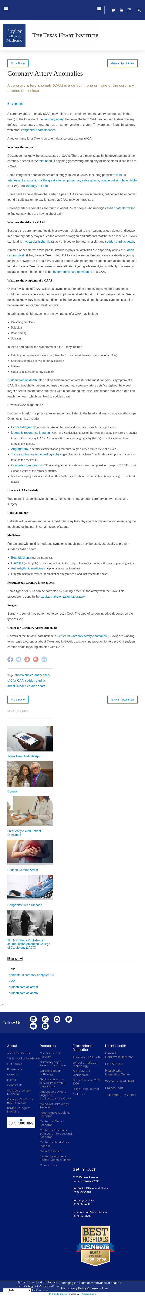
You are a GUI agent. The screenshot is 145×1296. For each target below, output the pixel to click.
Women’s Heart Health (120, 1081)
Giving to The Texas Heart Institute (20, 1101)
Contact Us (14, 1085)
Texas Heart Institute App (24, 756)
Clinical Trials (48, 1165)
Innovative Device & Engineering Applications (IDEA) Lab (55, 1095)
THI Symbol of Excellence (23, 1058)
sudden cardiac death (119, 241)
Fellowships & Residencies (81, 1073)
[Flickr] (45, 1026)
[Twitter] (68, 1019)
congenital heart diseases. (38, 130)
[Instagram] (45, 1019)
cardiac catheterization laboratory (62, 596)
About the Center (18, 1053)
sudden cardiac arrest (23, 987)
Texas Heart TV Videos (120, 1094)
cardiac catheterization (120, 208)
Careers (12, 1074)
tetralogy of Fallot (37, 185)
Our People (14, 1064)
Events (11, 1080)
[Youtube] (33, 1026)
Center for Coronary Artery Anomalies (82, 636)
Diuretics (17, 563)
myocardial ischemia (36, 241)
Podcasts (78, 1094)
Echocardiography (23, 427)
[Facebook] (57, 1019)
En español (15, 103)
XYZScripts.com (88, 1294)
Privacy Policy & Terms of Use (87, 1288)
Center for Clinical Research (52, 1123)
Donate (12, 791)
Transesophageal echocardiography (35, 454)
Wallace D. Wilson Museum (19, 1092)
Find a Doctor (18, 63)
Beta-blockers (20, 557)
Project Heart (114, 1088)
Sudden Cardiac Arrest (22, 870)
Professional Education (87, 1057)
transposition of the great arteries (44, 180)
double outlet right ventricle (119, 180)
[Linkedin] (33, 1019)
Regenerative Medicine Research (55, 1114)
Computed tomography (26, 465)
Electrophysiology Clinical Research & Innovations (53, 1083)
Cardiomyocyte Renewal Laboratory (53, 1063)
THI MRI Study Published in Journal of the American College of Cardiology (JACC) (28, 944)
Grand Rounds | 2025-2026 (87, 1081)
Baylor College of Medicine (18, 1109)
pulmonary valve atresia (83, 180)
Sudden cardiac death (22, 380)
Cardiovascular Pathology (50, 1072)
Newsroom (14, 1069)
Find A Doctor (114, 1063)
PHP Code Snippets (58, 1294)
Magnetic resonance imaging (30, 432)
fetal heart (45, 161)
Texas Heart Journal (85, 1089)
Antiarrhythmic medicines (28, 568)
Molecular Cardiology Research (54, 1105)
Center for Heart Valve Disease (54, 1144)
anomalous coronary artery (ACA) (31, 975)
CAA (20, 680)
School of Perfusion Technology (85, 1064)
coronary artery (53, 119)
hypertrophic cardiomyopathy (72, 271)
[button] (6, 8)
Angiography (19, 449)
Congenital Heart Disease (24, 905)
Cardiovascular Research (50, 1054)
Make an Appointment (122, 63)
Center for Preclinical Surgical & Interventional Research (56, 1134)
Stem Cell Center (51, 1151)
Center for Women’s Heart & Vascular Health (56, 1158)
